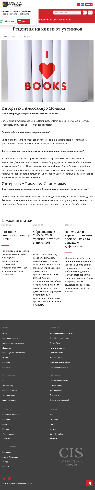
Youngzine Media (9, 446)
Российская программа (59, 338)
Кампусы (53, 409)
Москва (53, 429)
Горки (52, 424)
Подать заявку (56, 385)
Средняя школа (56, 353)
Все (51, 415)
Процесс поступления (59, 381)
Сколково (54, 419)
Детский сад (55, 343)
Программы (54, 328)
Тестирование (56, 390)
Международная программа (61, 333)
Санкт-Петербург (57, 434)
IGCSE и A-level (56, 358)
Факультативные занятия (60, 362)
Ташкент (53, 439)
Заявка (89, 4)
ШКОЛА (10, 6)
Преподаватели (8, 375)
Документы (54, 395)
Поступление (55, 375)
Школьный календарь (59, 367)
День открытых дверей (59, 400)
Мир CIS (5, 328)
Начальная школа (57, 348)
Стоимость (6, 409)
